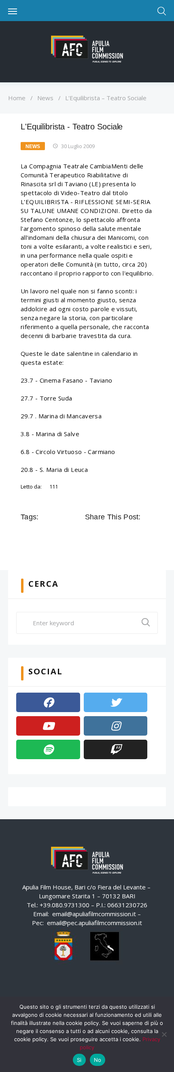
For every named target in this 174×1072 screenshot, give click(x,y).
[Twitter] (116, 702)
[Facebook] (48, 702)
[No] (164, 1034)
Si (79, 1060)
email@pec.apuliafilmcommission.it (94, 923)
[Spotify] (48, 749)
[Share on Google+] (113, 535)
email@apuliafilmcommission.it (94, 914)
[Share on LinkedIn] (124, 535)
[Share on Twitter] (102, 535)
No (98, 1060)
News (45, 98)
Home (16, 98)
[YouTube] (48, 726)
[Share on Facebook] (90, 535)
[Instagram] (116, 726)
